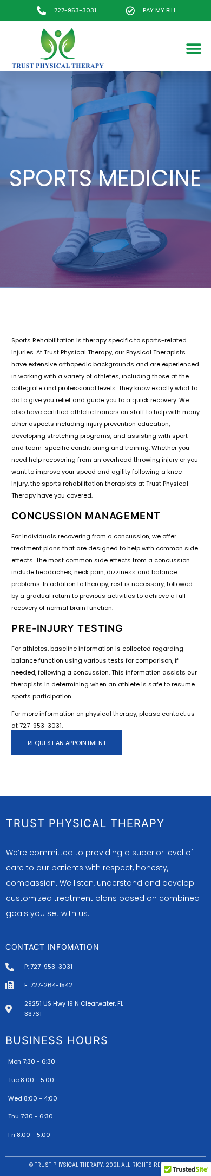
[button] (193, 49)
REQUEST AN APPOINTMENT (67, 743)
